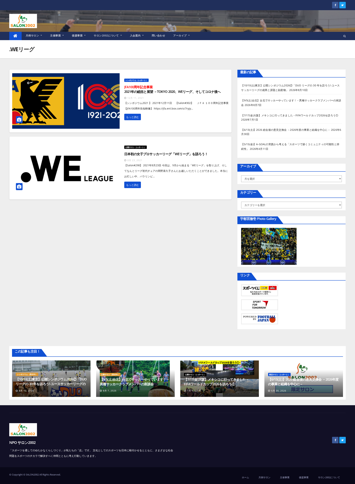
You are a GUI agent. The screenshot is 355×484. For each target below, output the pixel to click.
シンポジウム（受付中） (27, 374)
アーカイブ (180, 35)
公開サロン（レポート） (135, 147)
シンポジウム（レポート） (136, 80)
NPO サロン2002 (22, 442)
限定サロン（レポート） (279, 374)
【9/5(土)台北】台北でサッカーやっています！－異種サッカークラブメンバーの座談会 (135, 381)
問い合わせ (158, 35)
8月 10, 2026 (26, 390)
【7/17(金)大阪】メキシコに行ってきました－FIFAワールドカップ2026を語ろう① (289, 115)
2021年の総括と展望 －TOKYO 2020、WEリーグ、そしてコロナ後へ (172, 89)
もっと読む (132, 117)
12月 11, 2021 (135, 98)
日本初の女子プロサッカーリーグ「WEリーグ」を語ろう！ (166, 154)
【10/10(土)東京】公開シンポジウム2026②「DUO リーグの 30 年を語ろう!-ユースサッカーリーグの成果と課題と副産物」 (51, 384)
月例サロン (33, 35)
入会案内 (136, 35)
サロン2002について (107, 35)
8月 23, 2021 (134, 160)
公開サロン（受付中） (110, 374)
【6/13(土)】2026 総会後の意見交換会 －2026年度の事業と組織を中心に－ (285, 129)
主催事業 (56, 35)
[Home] (15, 36)
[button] (344, 36)
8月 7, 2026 (109, 390)
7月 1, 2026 (194, 390)
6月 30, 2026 (278, 390)
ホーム (245, 477)
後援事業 (78, 35)
